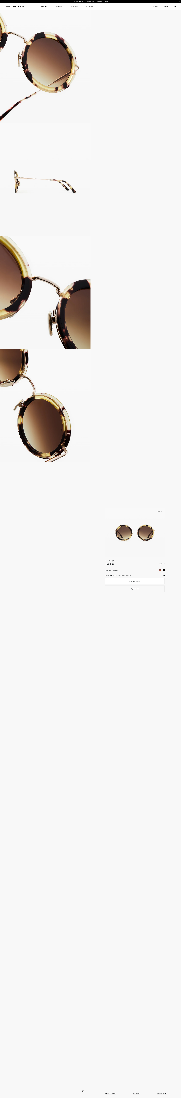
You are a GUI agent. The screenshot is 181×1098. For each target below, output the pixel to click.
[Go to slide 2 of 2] (164, 575)
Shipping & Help (162, 1093)
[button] (44, 6)
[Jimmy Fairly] (20, 6)
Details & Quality (110, 1093)
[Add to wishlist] (83, 1091)
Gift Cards (74, 6)
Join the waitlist (135, 581)
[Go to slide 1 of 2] (163, 575)
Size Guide (136, 1093)
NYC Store (89, 6)
